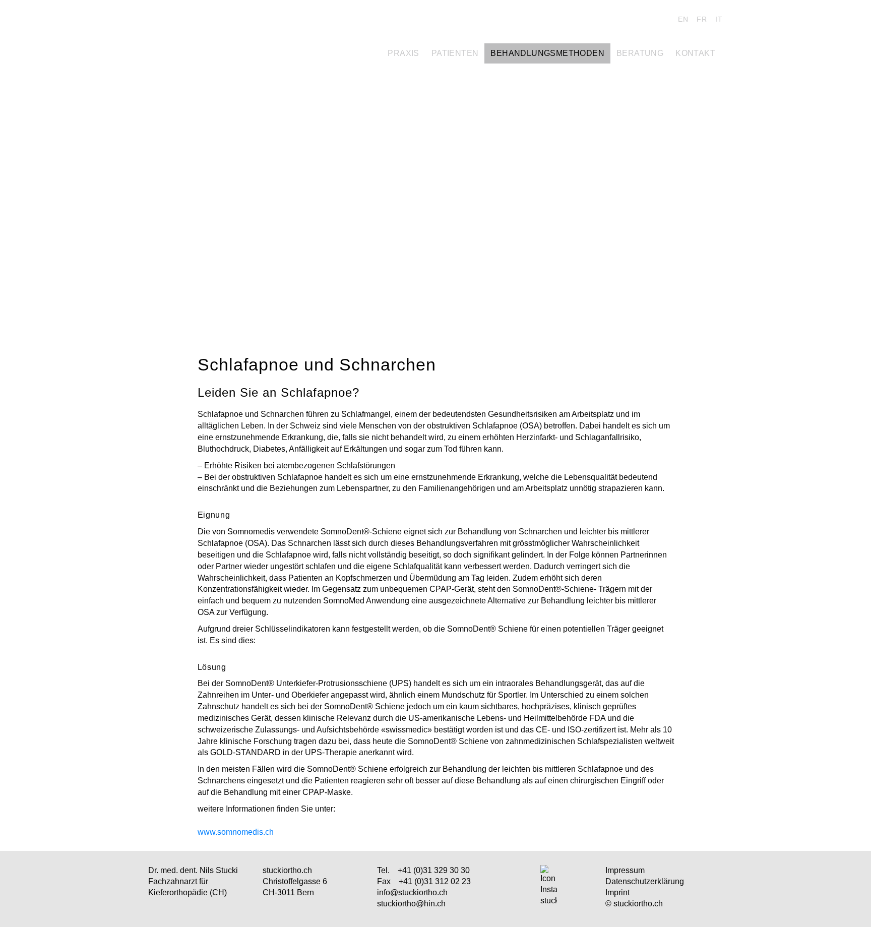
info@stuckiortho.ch (412, 892)
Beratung (639, 53)
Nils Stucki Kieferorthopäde (218, 21)
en (683, 19)
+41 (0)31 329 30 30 (434, 870)
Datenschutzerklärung (644, 881)
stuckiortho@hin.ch (411, 903)
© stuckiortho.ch (634, 903)
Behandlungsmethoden (547, 53)
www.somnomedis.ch (236, 832)
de (664, 19)
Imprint (617, 892)
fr (702, 19)
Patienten (455, 53)
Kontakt (695, 53)
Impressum (625, 870)
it (719, 19)
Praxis (403, 53)
